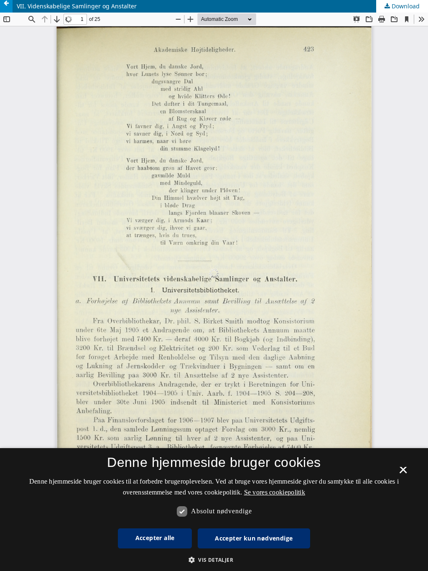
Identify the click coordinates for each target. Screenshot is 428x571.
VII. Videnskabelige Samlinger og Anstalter (77, 6)
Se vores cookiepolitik (275, 492)
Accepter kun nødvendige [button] (254, 538)
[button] (214, 560)
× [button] (403, 473)
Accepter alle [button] (155, 538)
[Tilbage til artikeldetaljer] (6, 6)
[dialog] (214, 509)
